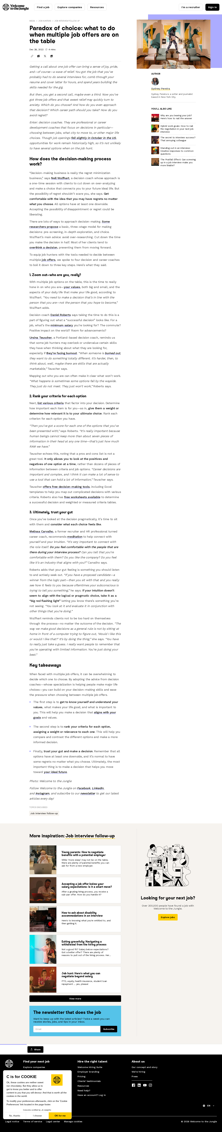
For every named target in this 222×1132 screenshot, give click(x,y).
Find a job (43, 7)
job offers (48, 259)
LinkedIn (98, 788)
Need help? (84, 1090)
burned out (112, 353)
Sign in (212, 7)
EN (208, 1105)
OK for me (60, 1115)
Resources (97, 7)
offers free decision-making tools (66, 486)
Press (135, 1076)
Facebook (83, 788)
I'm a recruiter (191, 7)
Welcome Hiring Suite (90, 1067)
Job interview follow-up (67, 21)
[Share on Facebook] (38, 56)
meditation (74, 536)
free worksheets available (82, 497)
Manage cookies (73, 1121)
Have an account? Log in (92, 1095)
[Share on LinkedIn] (51, 56)
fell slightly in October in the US (93, 138)
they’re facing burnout (61, 353)
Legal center (53, 1121)
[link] (160, 88)
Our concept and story (144, 1067)
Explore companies (70, 7)
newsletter (87, 793)
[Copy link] (32, 56)
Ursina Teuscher (40, 337)
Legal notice (12, 1121)
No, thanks (14, 1115)
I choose (37, 1115)
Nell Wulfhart (60, 178)
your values (72, 287)
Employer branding (88, 1071)
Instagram (42, 793)
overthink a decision (43, 247)
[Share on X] (45, 56)
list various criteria (51, 403)
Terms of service (32, 1121)
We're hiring (138, 1071)
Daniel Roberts (60, 315)
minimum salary (62, 325)
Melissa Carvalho (41, 531)
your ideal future (55, 772)
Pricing (81, 1076)
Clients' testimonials (89, 1081)
